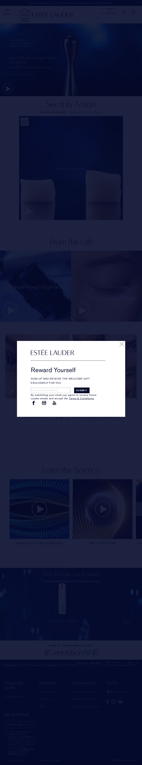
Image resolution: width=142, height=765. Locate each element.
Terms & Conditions (81, 398)
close (121, 344)
